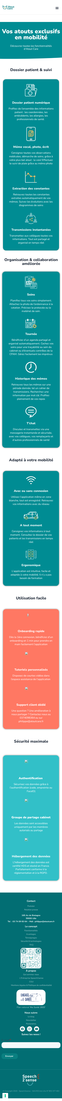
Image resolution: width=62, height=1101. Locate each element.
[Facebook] (22, 1028)
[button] (57, 7)
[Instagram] (29, 1028)
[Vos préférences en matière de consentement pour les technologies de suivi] (5, 1096)
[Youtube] (36, 1028)
